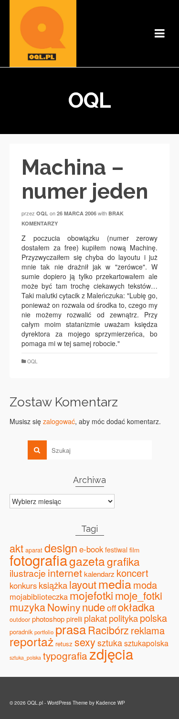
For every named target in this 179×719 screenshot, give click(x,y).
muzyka (27, 606)
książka (53, 585)
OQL (32, 361)
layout (82, 584)
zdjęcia (111, 653)
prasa (70, 629)
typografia (65, 655)
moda (145, 585)
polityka (123, 618)
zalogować (59, 421)
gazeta (87, 560)
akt (16, 547)
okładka (136, 606)
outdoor (20, 619)
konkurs (23, 585)
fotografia (38, 560)
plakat (95, 618)
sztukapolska (146, 643)
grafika (123, 561)
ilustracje (28, 572)
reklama (148, 630)
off (111, 608)
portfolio (43, 632)
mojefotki (91, 595)
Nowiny (63, 607)
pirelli (74, 619)
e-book (91, 549)
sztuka (109, 643)
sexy (84, 641)
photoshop (48, 619)
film (134, 549)
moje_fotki (138, 595)
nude (93, 606)
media (114, 583)
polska (153, 618)
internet (65, 572)
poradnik (21, 631)
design (60, 547)
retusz (64, 643)
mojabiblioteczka (39, 596)
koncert (132, 573)
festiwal (116, 549)
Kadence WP (110, 702)
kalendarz (99, 574)
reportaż (31, 641)
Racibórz (108, 629)
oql (42, 213)
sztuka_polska (25, 657)
